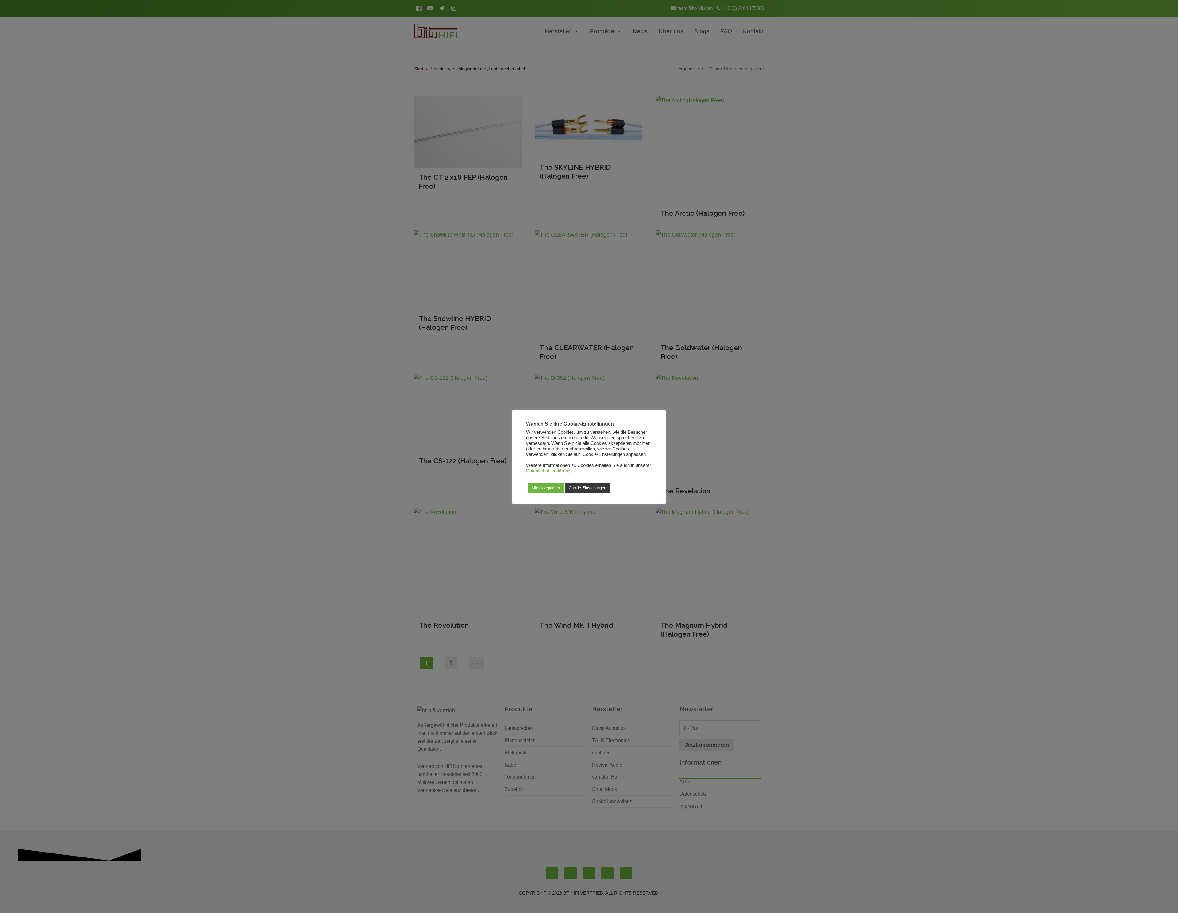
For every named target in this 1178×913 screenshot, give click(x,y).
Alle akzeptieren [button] (545, 488)
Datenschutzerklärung (548, 470)
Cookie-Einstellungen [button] (587, 488)
